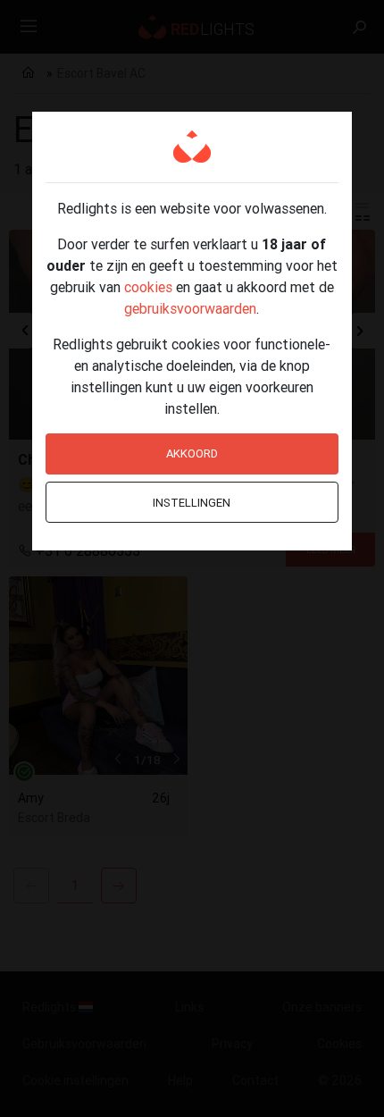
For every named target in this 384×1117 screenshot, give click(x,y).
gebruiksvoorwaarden (190, 308)
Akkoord (192, 453)
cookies (148, 287)
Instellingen (191, 502)
